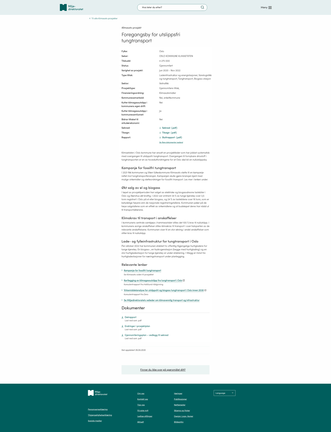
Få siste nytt (142, 410)
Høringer (178, 393)
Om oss (140, 393)
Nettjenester (179, 405)
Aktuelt (140, 422)
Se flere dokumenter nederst (171, 142)
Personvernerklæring (98, 409)
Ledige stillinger (144, 416)
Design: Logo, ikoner (183, 416)
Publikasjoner (180, 399)
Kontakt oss (142, 399)
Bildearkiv (178, 422)
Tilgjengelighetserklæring (100, 415)
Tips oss (141, 405)
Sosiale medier (95, 420)
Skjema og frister (182, 410)
